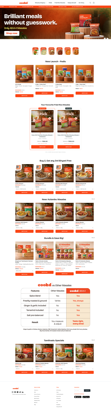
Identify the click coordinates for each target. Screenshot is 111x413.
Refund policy (36, 398)
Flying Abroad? (72, 2)
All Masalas (58, 398)
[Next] (107, 39)
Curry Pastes (58, 400)
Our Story (81, 2)
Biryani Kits (58, 396)
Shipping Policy (37, 400)
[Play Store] (78, 397)
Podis (50, 2)
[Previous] (105, 39)
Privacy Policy (36, 396)
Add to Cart (42, 146)
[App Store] (86, 397)
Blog (35, 404)
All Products (58, 390)
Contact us (36, 390)
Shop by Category (40, 2)
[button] (18, 90)
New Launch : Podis (48, 6)
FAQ (35, 392)
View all (93, 199)
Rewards (35, 402)
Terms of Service (37, 394)
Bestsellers (58, 404)
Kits (57, 402)
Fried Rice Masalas (60, 2)
